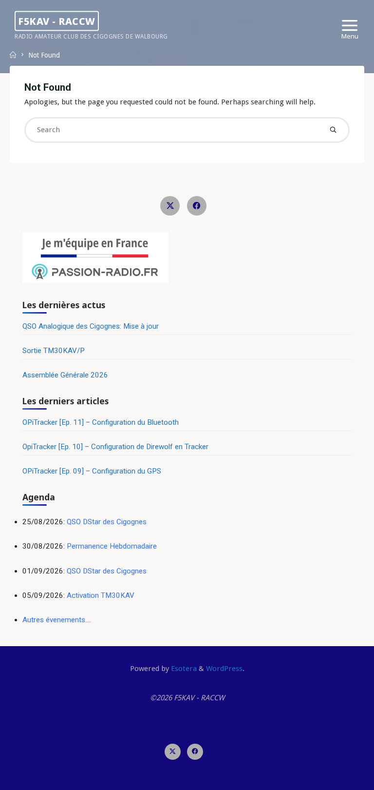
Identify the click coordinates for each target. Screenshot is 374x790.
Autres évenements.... (56, 619)
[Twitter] (170, 206)
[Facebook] (196, 206)
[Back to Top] (187, 750)
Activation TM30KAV (100, 595)
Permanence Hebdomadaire (112, 546)
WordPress (224, 668)
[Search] (333, 130)
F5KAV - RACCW (56, 20)
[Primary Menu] (349, 25)
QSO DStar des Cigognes (107, 521)
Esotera (183, 668)
